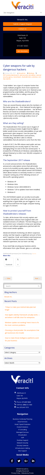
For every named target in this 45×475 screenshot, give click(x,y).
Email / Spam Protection (22, 424)
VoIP (22, 438)
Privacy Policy (15, 473)
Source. (34, 253)
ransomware (17, 77)
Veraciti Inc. (22, 73)
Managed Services (22, 432)
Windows (31, 73)
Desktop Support (22, 440)
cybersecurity (23, 75)
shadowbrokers (27, 77)
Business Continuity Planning (22, 419)
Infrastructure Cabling (22, 448)
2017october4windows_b (11, 75)
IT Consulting (22, 430)
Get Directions (22, 51)
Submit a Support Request (22, 24)
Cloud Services (22, 422)
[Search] (39, 286)
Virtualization (22, 435)
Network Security (22, 443)
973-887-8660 (22, 46)
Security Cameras (22, 445)
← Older (7, 278)
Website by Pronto (27, 473)
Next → (37, 278)
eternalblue (31, 75)
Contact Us (22, 29)
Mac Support (22, 451)
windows (35, 77)
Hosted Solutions (22, 427)
